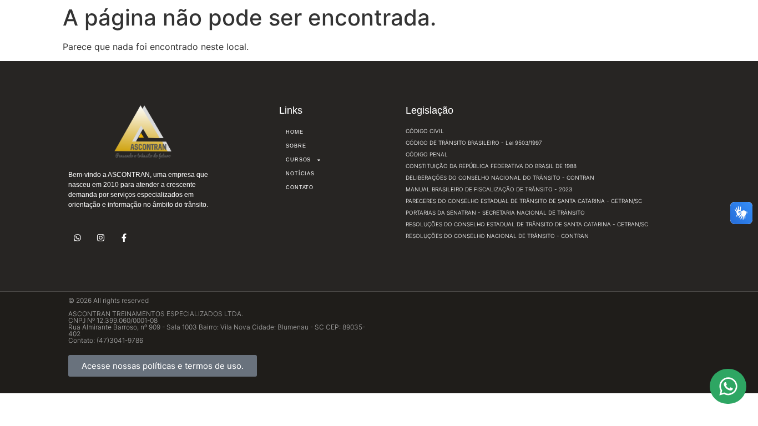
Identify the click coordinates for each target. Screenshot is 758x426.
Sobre (296, 146)
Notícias (300, 173)
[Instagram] (101, 238)
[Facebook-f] (124, 238)
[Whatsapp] (77, 238)
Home (294, 132)
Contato (300, 187)
